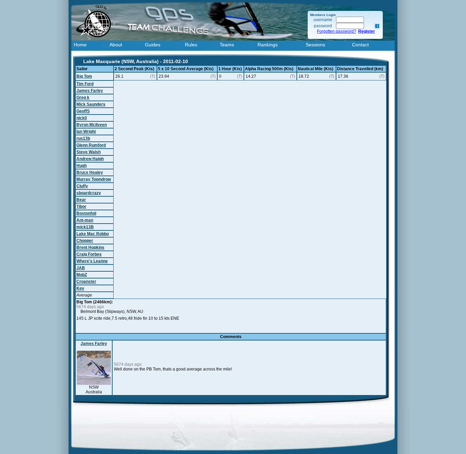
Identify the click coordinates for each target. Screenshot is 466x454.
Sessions (315, 44)
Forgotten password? (336, 31)
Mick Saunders (90, 104)
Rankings (268, 44)
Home (80, 44)
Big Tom (84, 76)
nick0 (81, 118)
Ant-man (84, 220)
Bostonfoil (86, 213)
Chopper (84, 240)
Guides (152, 44)
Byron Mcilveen (91, 124)
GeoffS (83, 111)
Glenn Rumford (91, 145)
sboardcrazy (88, 193)
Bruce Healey (89, 172)
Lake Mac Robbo (92, 233)
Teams (227, 44)
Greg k (82, 97)
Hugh (81, 165)
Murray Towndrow (93, 179)
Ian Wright (86, 131)
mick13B (85, 227)
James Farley (89, 90)
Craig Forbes (89, 254)
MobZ (81, 274)
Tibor (81, 206)
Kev (80, 288)
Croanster (86, 281)
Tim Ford (84, 83)
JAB (80, 268)
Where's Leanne (92, 261)
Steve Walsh (88, 152)
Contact (360, 44)
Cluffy (82, 186)
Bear (81, 199)
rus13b (83, 138)
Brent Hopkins (90, 247)
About (116, 44)
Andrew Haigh (90, 158)
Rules (191, 44)
